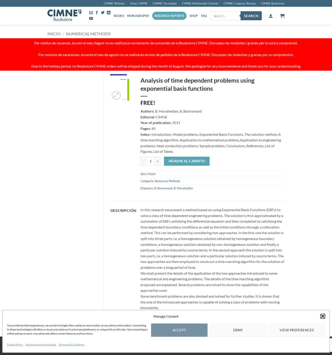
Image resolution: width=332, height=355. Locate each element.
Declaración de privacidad (40, 344)
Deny (238, 330)
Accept (179, 330)
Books (119, 16)
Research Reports (169, 16)
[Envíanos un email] (91, 13)
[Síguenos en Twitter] (103, 13)
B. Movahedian (183, 188)
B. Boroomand (163, 188)
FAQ (204, 16)
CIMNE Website (114, 3)
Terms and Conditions (71, 344)
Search (251, 16)
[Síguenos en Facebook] (97, 13)
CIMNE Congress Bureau (239, 3)
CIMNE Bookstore (273, 3)
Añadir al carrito (186, 161)
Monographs (138, 16)
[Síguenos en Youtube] (91, 19)
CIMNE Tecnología (165, 3)
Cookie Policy (15, 344)
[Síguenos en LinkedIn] (108, 13)
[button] (322, 316)
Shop (194, 16)
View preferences (297, 330)
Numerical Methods (88, 33)
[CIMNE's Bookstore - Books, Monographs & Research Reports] (64, 16)
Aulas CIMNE (139, 3)
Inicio (54, 33)
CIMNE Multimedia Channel (200, 3)
